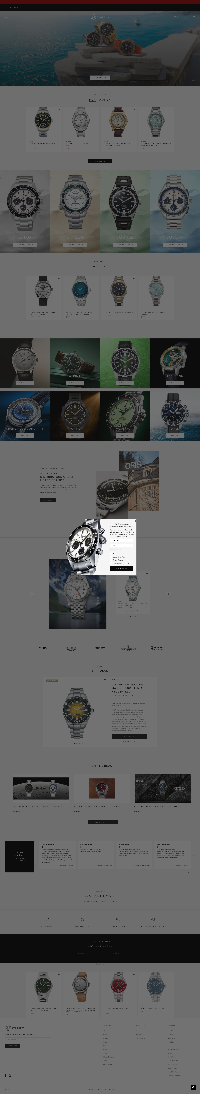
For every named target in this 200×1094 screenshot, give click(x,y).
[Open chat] (193, 1087)
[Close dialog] (134, 521)
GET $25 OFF (121, 568)
